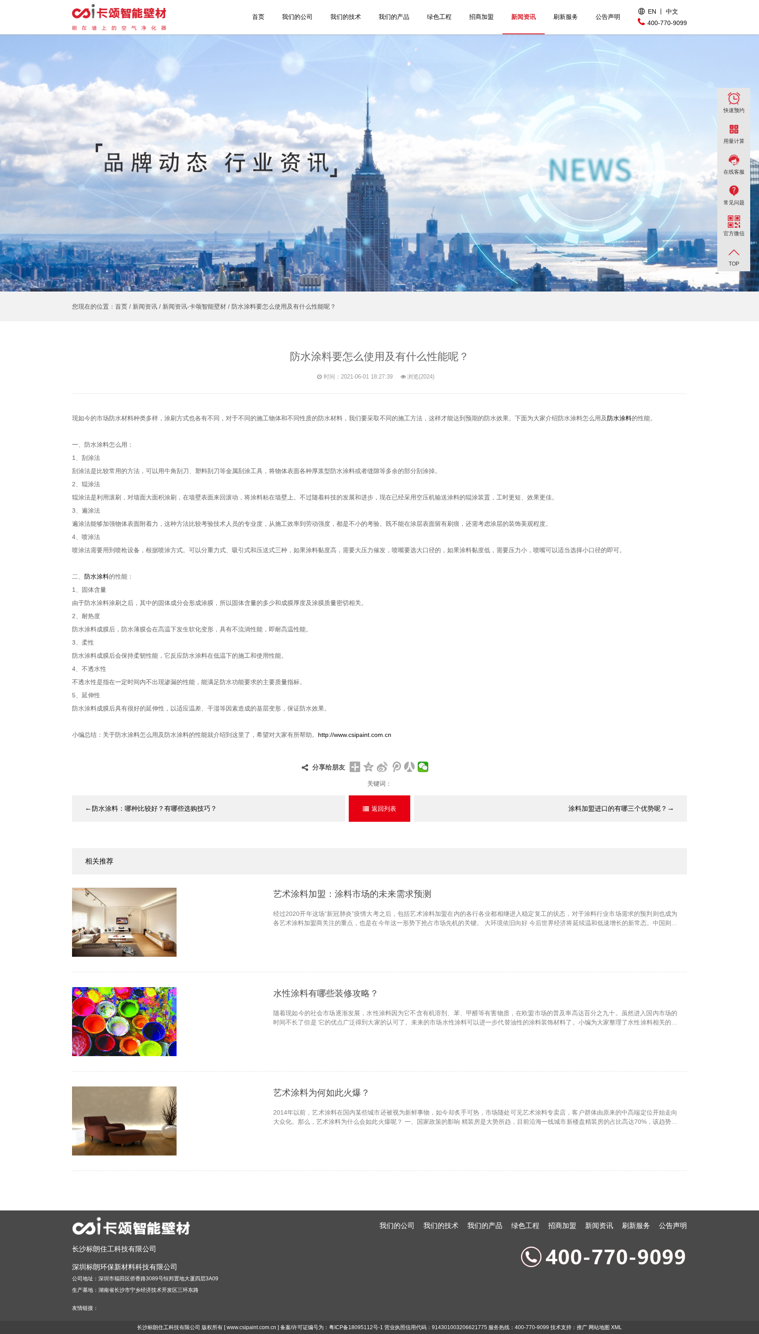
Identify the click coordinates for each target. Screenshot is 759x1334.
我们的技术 (345, 16)
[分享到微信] (423, 767)
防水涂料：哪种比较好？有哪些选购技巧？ (151, 808)
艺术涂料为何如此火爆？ (321, 1092)
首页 (258, 16)
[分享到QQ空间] (368, 767)
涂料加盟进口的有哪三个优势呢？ (621, 808)
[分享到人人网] (409, 767)
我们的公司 (297, 16)
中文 (672, 11)
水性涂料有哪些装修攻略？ (326, 993)
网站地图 (599, 1327)
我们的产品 (394, 16)
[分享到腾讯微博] (395, 767)
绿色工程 (439, 16)
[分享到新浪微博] (382, 767)
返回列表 (384, 808)
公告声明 (608, 16)
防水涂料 (619, 418)
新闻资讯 (523, 16)
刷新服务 (565, 16)
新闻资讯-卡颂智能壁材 (194, 306)
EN (652, 11)
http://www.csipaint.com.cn (354, 734)
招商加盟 (481, 16)
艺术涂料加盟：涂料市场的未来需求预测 (352, 894)
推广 (582, 1327)
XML (616, 1327)
